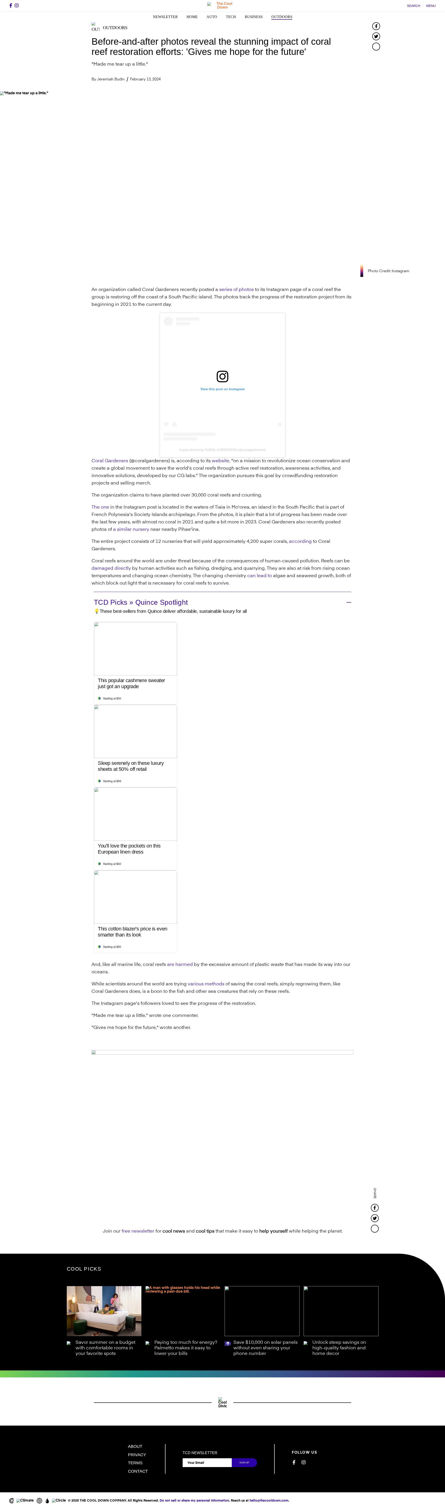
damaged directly (111, 568)
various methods (206, 984)
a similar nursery (131, 529)
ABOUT (135, 1446)
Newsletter (165, 17)
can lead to (259, 576)
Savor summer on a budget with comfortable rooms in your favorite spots (105, 1348)
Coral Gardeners (110, 461)
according (300, 541)
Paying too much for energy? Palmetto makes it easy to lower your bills (185, 1348)
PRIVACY (137, 1454)
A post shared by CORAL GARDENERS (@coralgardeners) (222, 450)
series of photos (236, 290)
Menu (431, 6)
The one (100, 507)
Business (254, 17)
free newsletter (138, 1231)
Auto (212, 17)
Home (192, 17)
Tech (231, 17)
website (220, 461)
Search (413, 6)
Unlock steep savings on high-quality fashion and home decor (339, 1348)
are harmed (180, 964)
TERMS (135, 1463)
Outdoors (281, 17)
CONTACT (138, 1471)
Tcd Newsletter (200, 1453)
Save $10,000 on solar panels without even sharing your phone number (265, 1348)
